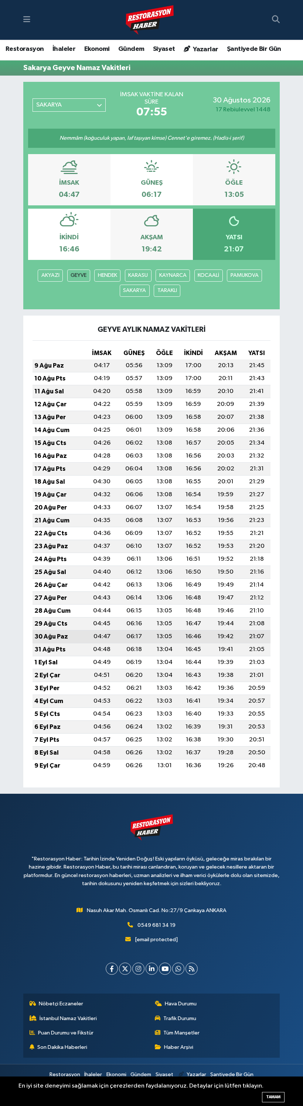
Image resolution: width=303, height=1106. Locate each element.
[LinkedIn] (152, 969)
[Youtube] (165, 969)
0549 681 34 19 (156, 925)
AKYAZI (50, 275)
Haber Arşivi (178, 1047)
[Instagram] (138, 969)
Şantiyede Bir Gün (254, 49)
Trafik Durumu (179, 1018)
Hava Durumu (181, 1003)
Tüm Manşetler (181, 1033)
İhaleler (63, 49)
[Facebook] (112, 969)
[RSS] (191, 969)
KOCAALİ (208, 275)
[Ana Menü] (26, 20)
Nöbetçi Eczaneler (61, 1003)
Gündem (131, 49)
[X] (125, 969)
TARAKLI (167, 290)
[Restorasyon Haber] (150, 20)
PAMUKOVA (245, 275)
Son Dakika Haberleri (62, 1047)
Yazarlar (205, 49)
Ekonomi (97, 49)
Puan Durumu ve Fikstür (65, 1033)
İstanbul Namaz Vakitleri (68, 1018)
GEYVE (78, 275)
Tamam (273, 1097)
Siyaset (164, 49)
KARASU (138, 275)
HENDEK (107, 275)
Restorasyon (25, 49)
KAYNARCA (173, 275)
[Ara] (276, 20)
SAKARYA (134, 290)
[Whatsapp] (178, 969)
